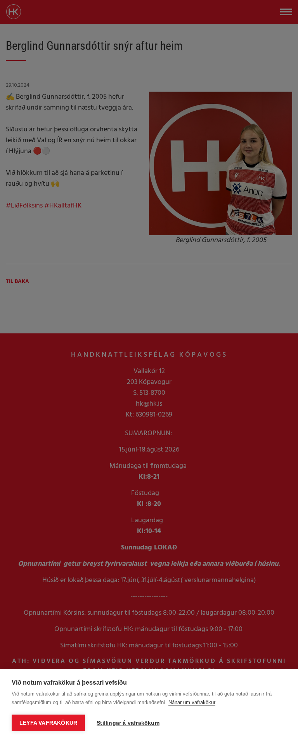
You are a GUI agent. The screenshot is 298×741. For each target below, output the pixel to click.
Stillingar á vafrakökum (128, 723)
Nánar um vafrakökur (191, 702)
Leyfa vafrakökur (48, 723)
